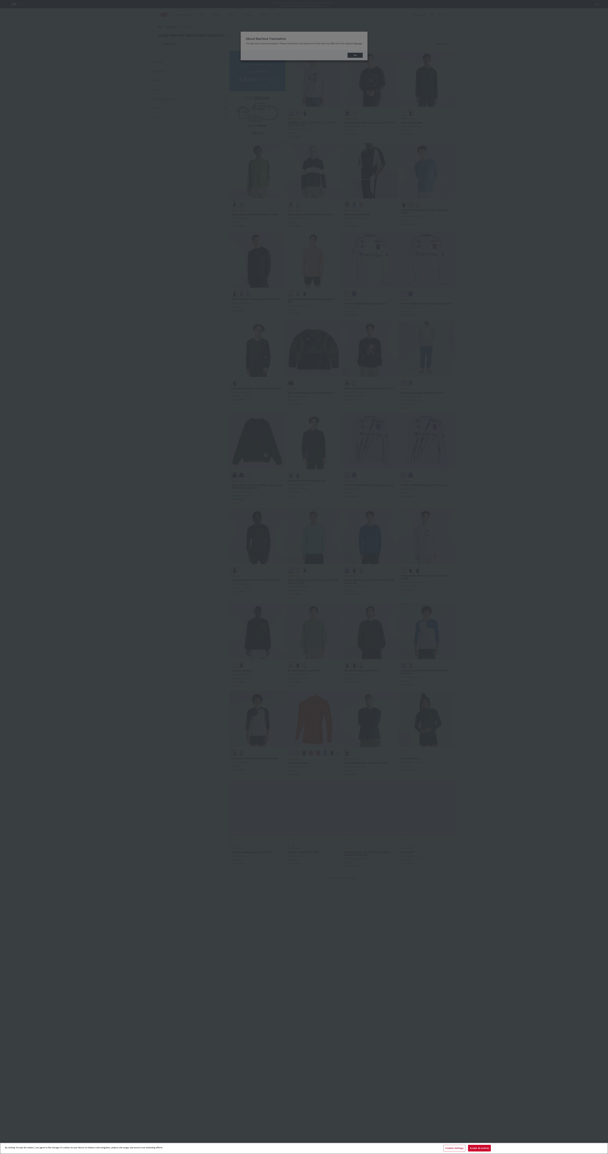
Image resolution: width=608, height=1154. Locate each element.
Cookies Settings (454, 1148)
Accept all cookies (479, 1148)
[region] (304, 1148)
